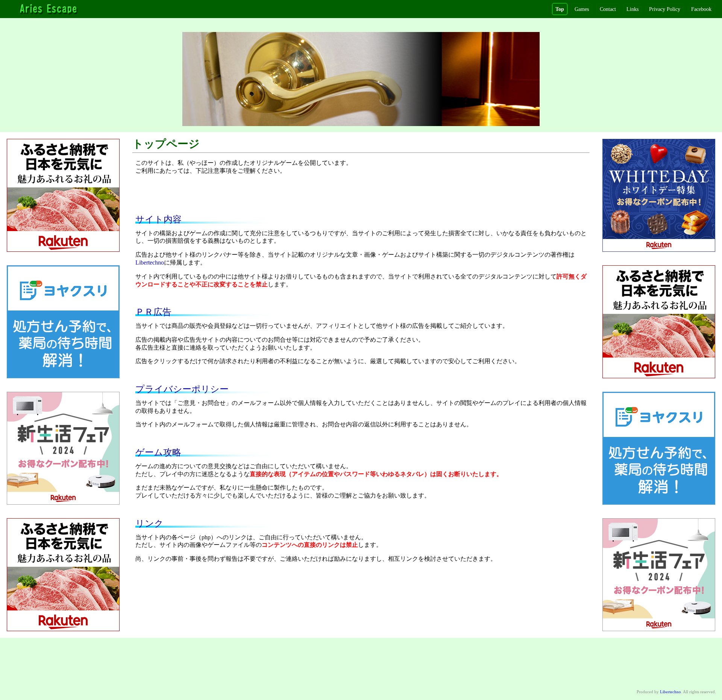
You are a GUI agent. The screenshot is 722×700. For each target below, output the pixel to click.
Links (632, 9)
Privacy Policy (664, 9)
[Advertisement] (361, 198)
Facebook (701, 9)
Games (582, 9)
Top (559, 9)
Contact (608, 9)
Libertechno (149, 262)
